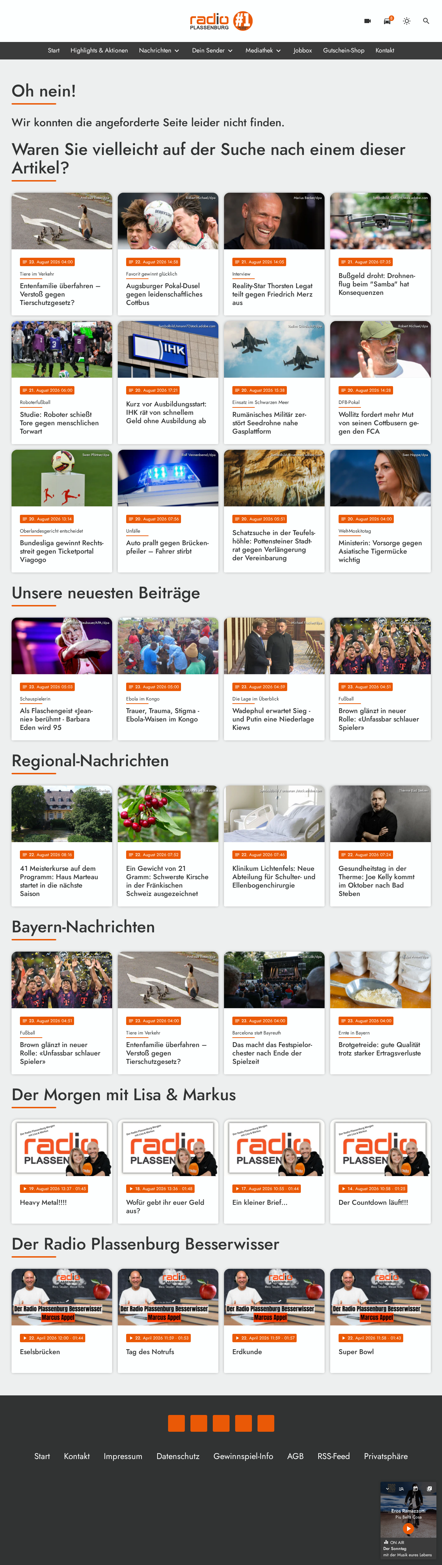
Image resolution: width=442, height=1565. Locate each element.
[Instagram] (46, 21)
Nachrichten (155, 50)
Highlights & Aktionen (99, 50)
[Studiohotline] (74, 21)
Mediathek (259, 50)
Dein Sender (208, 50)
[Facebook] (32, 21)
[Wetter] (407, 21)
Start (53, 50)
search (426, 21)
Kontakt (385, 50)
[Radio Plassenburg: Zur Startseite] (221, 21)
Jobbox (303, 50)
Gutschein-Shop (343, 50)
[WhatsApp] (19, 21)
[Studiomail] (60, 21)
